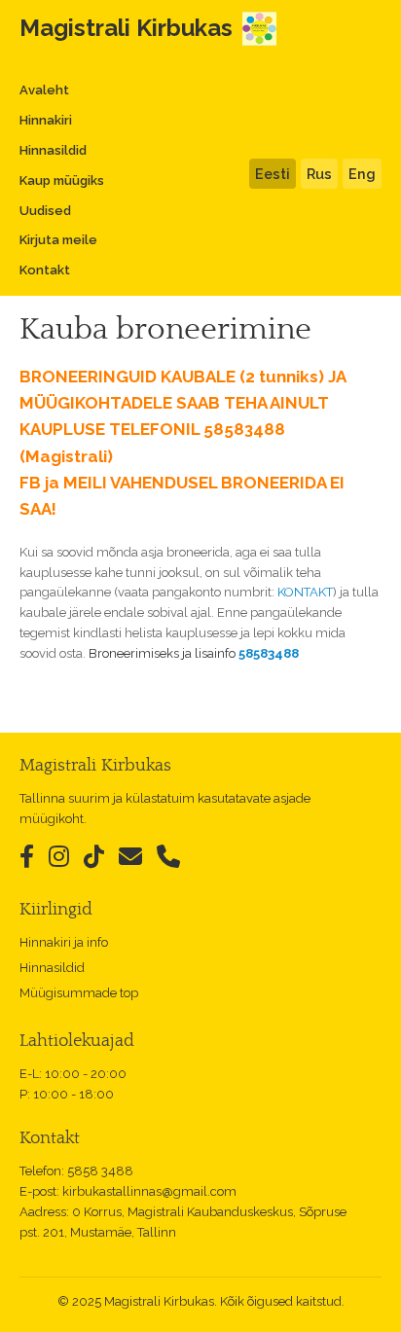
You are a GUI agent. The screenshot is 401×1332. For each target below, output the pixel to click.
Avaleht (44, 90)
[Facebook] (26, 857)
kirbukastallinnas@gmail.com (149, 1191)
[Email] (130, 857)
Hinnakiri (45, 120)
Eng (362, 173)
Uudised (45, 210)
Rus (319, 173)
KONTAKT (305, 592)
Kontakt (44, 270)
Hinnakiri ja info (63, 942)
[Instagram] (59, 857)
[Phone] (168, 857)
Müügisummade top (78, 993)
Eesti (272, 173)
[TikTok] (94, 857)
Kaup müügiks (61, 180)
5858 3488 (100, 1171)
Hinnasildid (53, 150)
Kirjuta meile (58, 240)
